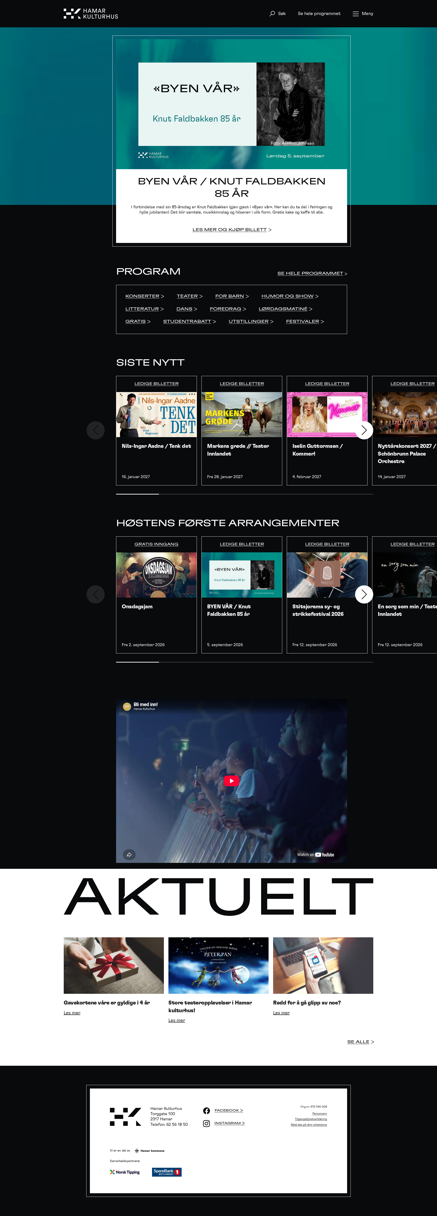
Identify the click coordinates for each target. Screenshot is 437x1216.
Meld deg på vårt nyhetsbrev (309, 1124)
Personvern (320, 1113)
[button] (364, 430)
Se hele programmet (319, 13)
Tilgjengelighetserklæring (311, 1119)
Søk (282, 13)
